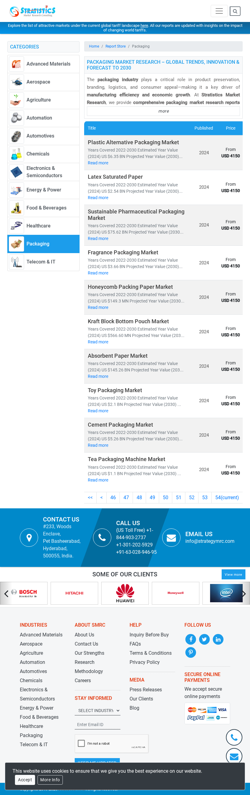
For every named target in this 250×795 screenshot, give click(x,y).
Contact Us (86, 644)
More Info (50, 779)
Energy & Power (36, 708)
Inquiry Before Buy (149, 635)
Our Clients (141, 699)
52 (192, 497)
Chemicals (31, 680)
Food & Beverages (39, 717)
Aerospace (31, 644)
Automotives (33, 671)
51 (178, 497)
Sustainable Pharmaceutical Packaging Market (136, 215)
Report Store (115, 46)
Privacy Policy (145, 662)
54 (227, 497)
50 (165, 497)
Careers (83, 680)
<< (90, 497)
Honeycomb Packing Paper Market (130, 287)
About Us (84, 635)
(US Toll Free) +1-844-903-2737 (134, 533)
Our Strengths (89, 653)
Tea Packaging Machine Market (126, 459)
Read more (98, 162)
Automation (32, 662)
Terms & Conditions (151, 653)
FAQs (135, 644)
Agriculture (31, 653)
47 (126, 497)
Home (94, 46)
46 (113, 497)
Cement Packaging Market (120, 425)
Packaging (31, 735)
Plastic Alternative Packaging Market (133, 142)
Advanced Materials (41, 635)
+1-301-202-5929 (134, 545)
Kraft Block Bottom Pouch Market (128, 321)
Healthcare (31, 726)
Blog (134, 708)
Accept (25, 779)
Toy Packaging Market (115, 390)
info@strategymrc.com (209, 541)
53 (205, 497)
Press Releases (146, 690)
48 (139, 497)
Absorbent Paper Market (118, 356)
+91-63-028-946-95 (136, 552)
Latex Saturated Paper (115, 177)
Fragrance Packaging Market (123, 252)
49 (152, 497)
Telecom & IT (34, 744)
